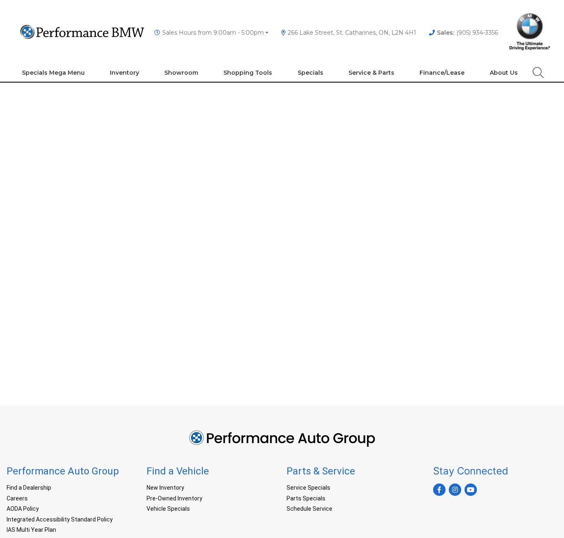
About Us (504, 72)
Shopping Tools (247, 72)
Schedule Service (309, 508)
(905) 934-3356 (467, 32)
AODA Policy (23, 508)
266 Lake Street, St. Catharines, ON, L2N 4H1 (352, 32)
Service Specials (308, 487)
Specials (310, 72)
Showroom (181, 72)
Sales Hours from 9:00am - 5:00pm (213, 32)
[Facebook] (439, 489)
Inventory (124, 72)
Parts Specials (306, 498)
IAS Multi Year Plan (31, 529)
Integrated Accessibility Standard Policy (60, 519)
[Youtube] (470, 489)
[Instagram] (455, 489)
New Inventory (165, 487)
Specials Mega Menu (53, 72)
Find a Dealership (29, 487)
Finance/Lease (441, 72)
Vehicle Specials (168, 508)
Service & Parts (371, 72)
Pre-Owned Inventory (174, 498)
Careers (17, 498)
